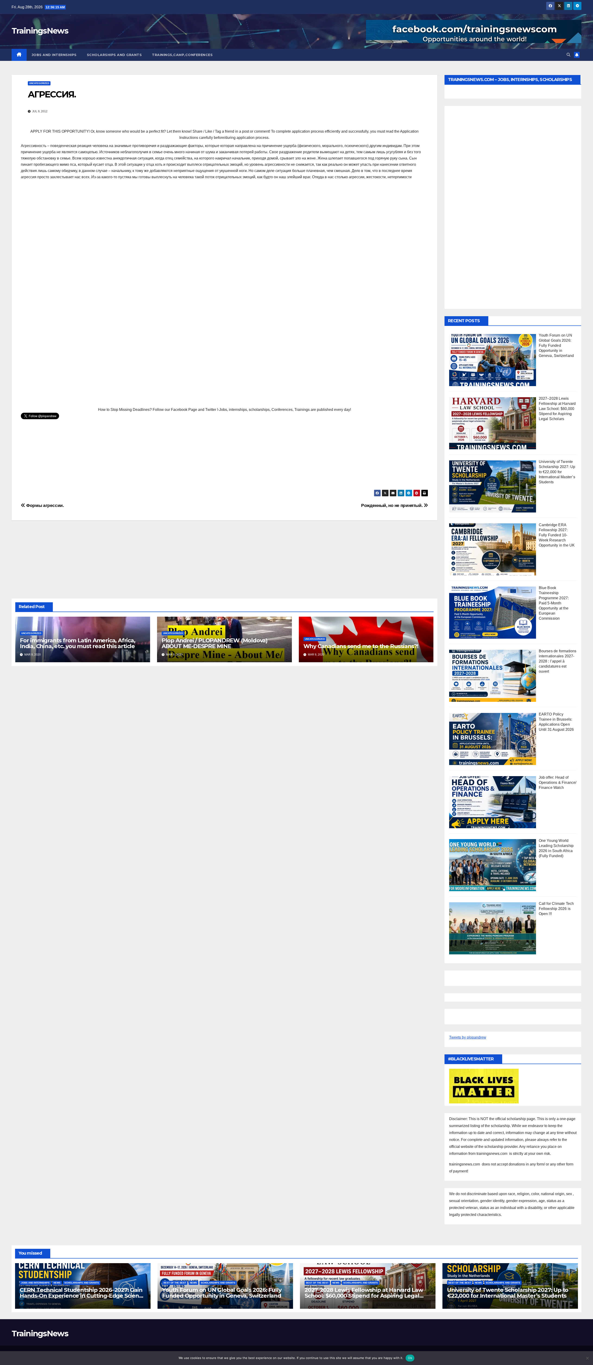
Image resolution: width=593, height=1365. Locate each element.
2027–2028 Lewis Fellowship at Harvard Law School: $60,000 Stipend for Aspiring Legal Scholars (364, 1296)
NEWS (57, 1282)
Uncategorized (39, 83)
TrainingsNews (40, 31)
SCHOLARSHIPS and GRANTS (114, 55)
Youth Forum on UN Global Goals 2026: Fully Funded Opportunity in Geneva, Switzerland (221, 1293)
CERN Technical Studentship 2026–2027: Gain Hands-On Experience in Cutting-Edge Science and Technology (82, 1296)
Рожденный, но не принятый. (392, 505)
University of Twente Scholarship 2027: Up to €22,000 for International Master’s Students (507, 1293)
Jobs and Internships (54, 55)
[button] (568, 55)
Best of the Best (175, 1282)
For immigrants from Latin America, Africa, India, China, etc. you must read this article (77, 643)
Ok (410, 1358)
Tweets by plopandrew (467, 1037)
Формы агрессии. (44, 505)
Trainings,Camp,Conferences (182, 55)
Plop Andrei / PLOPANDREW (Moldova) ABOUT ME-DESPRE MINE (215, 643)
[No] (587, 1358)
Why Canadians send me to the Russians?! (360, 646)
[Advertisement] (224, 217)
